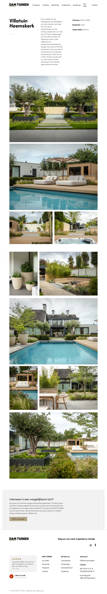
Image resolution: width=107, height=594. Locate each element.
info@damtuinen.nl (87, 571)
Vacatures (46, 564)
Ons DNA (45, 560)
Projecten (45, 568)
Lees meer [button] (15, 568)
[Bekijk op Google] (11, 576)
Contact (45, 571)
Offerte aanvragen (87, 560)
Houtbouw (65, 571)
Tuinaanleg (65, 564)
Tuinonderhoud (66, 568)
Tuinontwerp (65, 560)
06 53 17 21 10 (88, 568)
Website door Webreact (35, 590)
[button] (18, 519)
